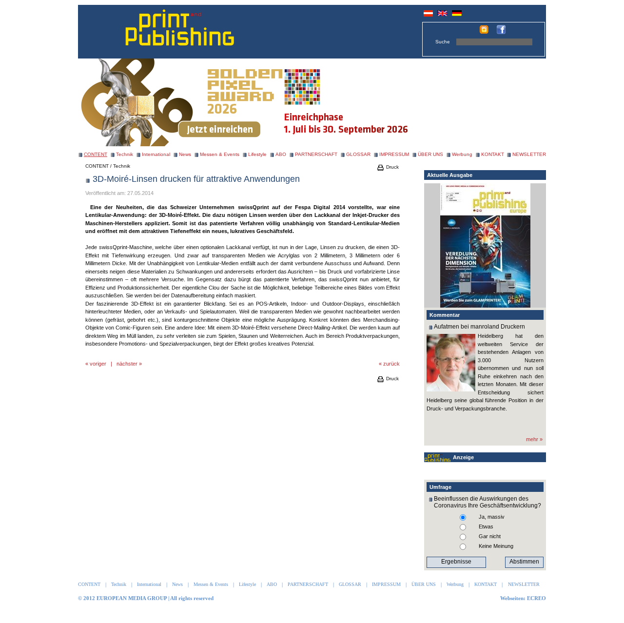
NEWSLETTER (529, 154)
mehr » (534, 439)
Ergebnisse (456, 561)
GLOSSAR (358, 154)
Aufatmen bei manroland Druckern (479, 326)
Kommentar (444, 315)
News (185, 154)
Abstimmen (524, 561)
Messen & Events (219, 154)
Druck (392, 167)
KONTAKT (492, 154)
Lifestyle (257, 154)
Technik (124, 154)
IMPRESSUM (394, 154)
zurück (391, 364)
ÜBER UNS (430, 154)
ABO (280, 154)
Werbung (462, 154)
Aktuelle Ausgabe (449, 175)
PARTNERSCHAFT (316, 154)
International (156, 154)
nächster (127, 364)
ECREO (536, 598)
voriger (98, 364)
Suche (442, 41)
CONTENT (97, 166)
